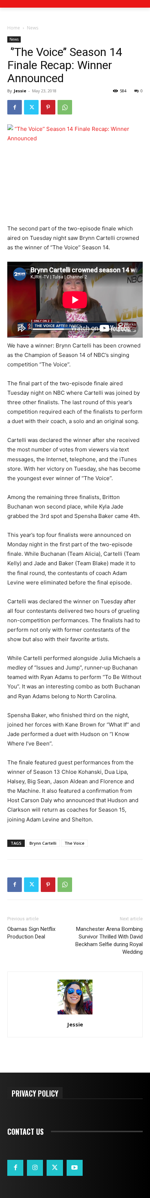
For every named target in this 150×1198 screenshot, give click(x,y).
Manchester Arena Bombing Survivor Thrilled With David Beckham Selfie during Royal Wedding (109, 940)
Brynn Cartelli (42, 843)
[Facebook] (14, 107)
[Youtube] (75, 1168)
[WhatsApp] (65, 107)
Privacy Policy (35, 1093)
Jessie (20, 90)
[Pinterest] (48, 107)
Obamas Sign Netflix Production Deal (31, 933)
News (32, 28)
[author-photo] (75, 1014)
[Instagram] (35, 1168)
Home (13, 28)
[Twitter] (31, 107)
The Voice (74, 843)
